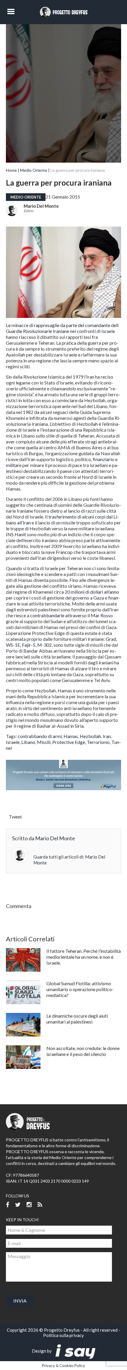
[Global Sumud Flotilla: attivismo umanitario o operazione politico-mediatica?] (23, 992)
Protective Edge (68, 742)
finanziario (103, 459)
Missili (44, 742)
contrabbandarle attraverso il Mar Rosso (71, 615)
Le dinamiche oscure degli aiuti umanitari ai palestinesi (77, 1018)
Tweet (15, 816)
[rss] (40, 1205)
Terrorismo (98, 742)
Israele (12, 742)
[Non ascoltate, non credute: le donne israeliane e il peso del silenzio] (23, 1057)
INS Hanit (16, 534)
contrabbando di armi (40, 736)
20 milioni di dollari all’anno (92, 592)
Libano (28, 742)
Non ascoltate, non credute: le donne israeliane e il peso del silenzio (83, 1051)
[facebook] (7, 1205)
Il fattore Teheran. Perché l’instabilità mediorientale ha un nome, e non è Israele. (83, 956)
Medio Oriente (33, 170)
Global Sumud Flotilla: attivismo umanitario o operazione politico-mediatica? (80, 989)
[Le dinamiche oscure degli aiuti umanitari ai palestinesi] (23, 1024)
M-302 (44, 645)
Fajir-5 (28, 645)
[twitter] (18, 1205)
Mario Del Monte (41, 206)
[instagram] (29, 1205)
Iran (107, 736)
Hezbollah (90, 736)
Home (11, 170)
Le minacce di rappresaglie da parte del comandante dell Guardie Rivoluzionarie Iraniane (62, 328)
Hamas (71, 736)
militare (14, 465)
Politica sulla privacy (63, 1335)
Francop (64, 552)
